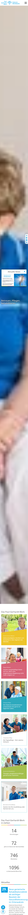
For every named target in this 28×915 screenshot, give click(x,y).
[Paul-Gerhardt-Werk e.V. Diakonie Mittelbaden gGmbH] (10, 3)
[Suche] (27, 242)
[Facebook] (27, 237)
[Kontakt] (27, 240)
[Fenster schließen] (24, 271)
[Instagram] (27, 235)
